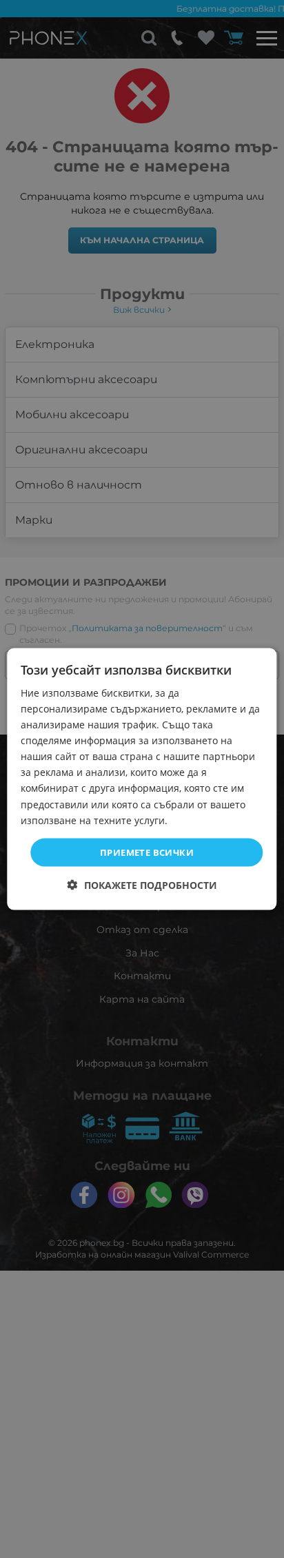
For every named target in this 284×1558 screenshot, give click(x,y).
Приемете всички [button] (147, 851)
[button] (142, 885)
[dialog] (141, 779)
